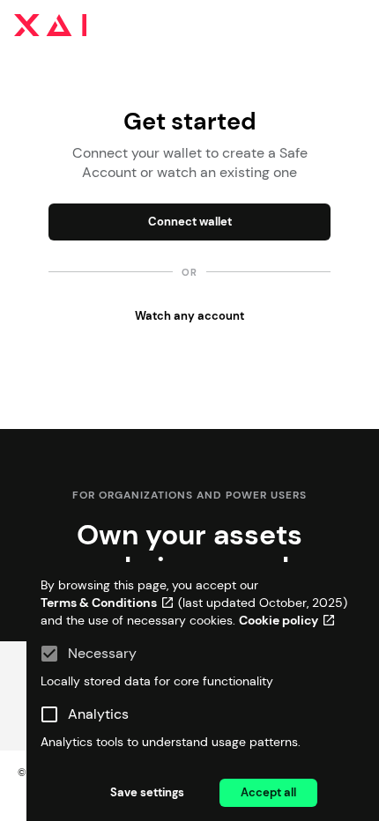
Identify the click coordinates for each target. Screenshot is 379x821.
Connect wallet (190, 221)
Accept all (268, 792)
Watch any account (189, 315)
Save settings (147, 792)
